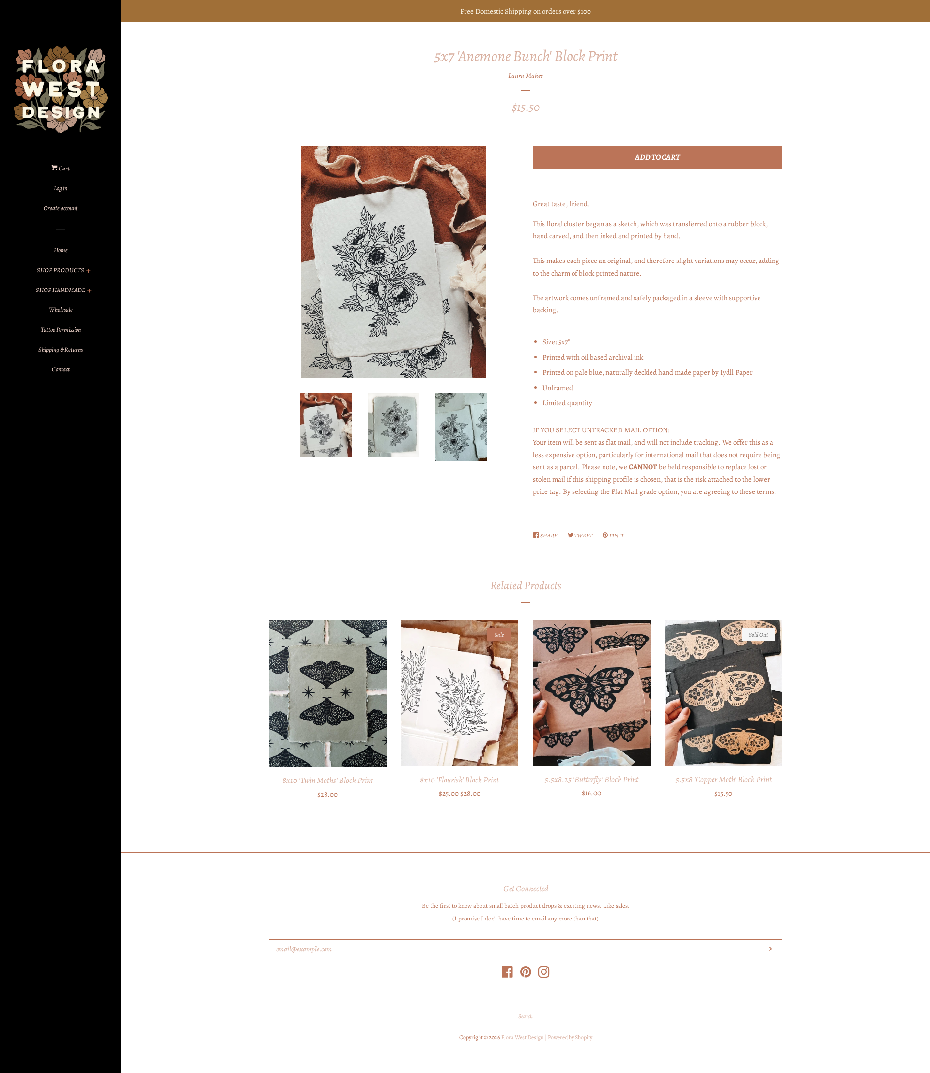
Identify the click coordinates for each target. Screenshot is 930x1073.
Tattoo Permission (61, 329)
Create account (61, 208)
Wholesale (61, 310)
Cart (64, 168)
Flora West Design (522, 1037)
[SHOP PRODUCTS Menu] (88, 271)
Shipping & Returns (60, 349)
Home (61, 250)
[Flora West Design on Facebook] (507, 974)
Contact (61, 369)
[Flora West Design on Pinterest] (526, 974)
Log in (60, 188)
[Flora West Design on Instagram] (544, 974)
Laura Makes (525, 75)
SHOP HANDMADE (60, 290)
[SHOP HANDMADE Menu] (89, 291)
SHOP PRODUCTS (60, 270)
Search (525, 1016)
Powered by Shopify (570, 1037)
